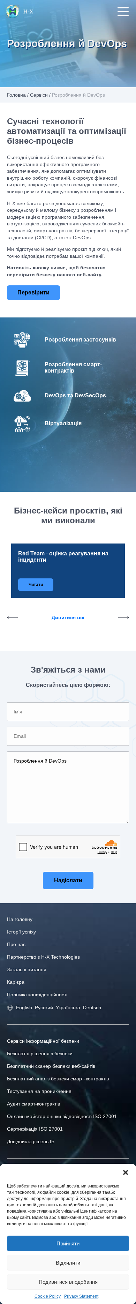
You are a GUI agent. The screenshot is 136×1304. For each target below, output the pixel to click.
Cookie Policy (48, 1296)
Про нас (16, 944)
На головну (19, 919)
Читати (36, 584)
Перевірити (33, 292)
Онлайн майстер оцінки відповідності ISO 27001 (62, 1116)
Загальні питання (26, 969)
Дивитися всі (68, 617)
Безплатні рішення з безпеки (40, 1053)
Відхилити (68, 1263)
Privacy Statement (81, 1296)
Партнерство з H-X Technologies (43, 957)
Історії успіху (21, 932)
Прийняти (68, 1243)
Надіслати (68, 880)
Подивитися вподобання (68, 1282)
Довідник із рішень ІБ (30, 1141)
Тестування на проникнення (39, 1091)
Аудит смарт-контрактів (33, 1104)
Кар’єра (15, 982)
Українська (68, 1007)
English (24, 1007)
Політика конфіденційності (37, 994)
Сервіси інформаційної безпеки (43, 1041)
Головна (16, 95)
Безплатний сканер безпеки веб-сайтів (51, 1066)
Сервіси (39, 95)
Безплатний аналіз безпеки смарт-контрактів (58, 1078)
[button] (125, 1172)
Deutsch (92, 1007)
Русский (44, 1007)
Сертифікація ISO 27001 (35, 1129)
